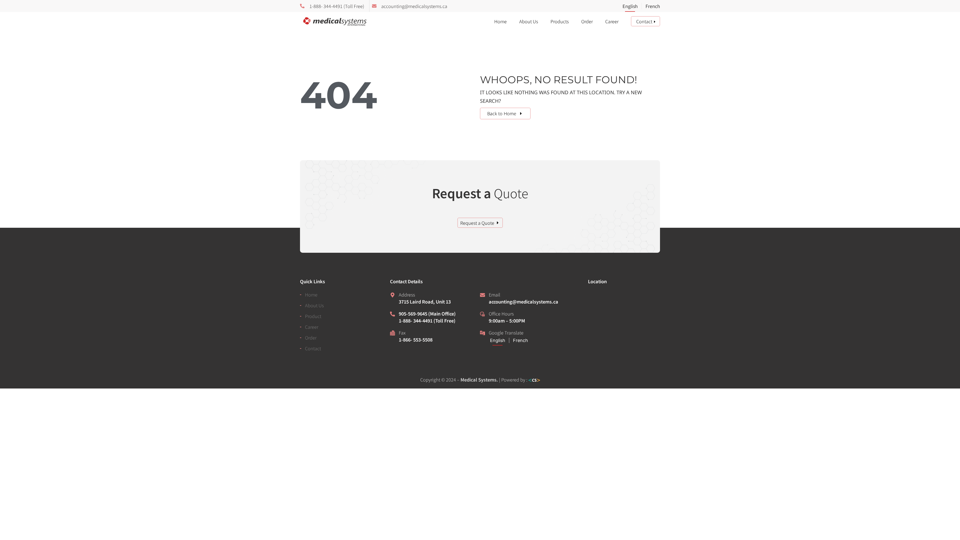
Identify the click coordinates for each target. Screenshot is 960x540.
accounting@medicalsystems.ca (523, 301)
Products (559, 21)
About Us (528, 21)
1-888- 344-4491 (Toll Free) (427, 320)
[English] (632, 6)
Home (500, 21)
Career (611, 21)
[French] (651, 6)
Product (313, 316)
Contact (644, 21)
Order (587, 21)
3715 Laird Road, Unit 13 (425, 301)
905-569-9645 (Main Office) (427, 313)
